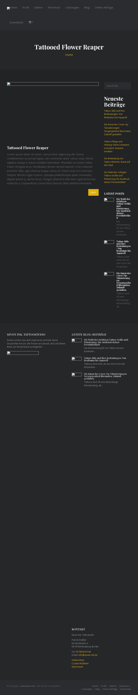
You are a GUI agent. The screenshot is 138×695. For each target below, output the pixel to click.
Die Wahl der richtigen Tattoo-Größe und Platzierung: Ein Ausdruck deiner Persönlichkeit (116, 177)
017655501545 (83, 651)
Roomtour (54, 7)
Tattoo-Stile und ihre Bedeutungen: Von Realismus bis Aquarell (115, 114)
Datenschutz (78, 660)
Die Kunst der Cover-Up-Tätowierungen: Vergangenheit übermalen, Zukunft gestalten (117, 129)
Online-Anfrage (104, 7)
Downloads (16, 22)
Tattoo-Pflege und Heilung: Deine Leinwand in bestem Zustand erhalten (116, 146)
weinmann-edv (27, 686)
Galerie (38, 7)
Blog (87, 7)
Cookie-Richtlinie (80, 663)
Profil (25, 7)
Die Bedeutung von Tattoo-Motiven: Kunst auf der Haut (117, 162)
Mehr (93, 192)
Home (13, 7)
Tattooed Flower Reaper (28, 147)
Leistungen (72, 7)
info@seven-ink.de (88, 655)
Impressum (77, 666)
